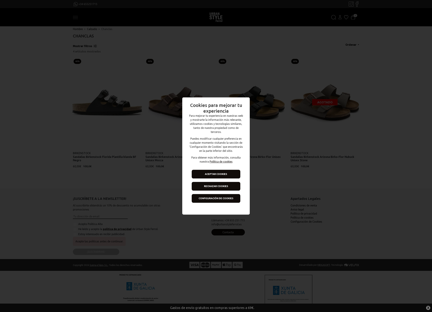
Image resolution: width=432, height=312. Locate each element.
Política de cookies (221, 161)
